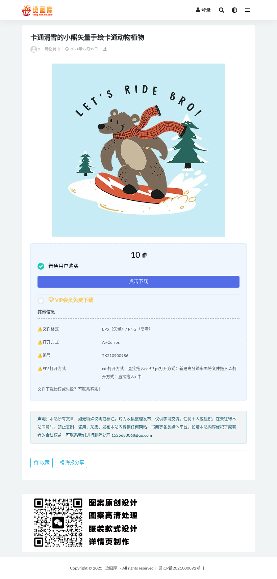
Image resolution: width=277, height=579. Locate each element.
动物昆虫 (52, 49)
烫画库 (111, 568)
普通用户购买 (63, 266)
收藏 (44, 462)
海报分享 (74, 462)
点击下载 (138, 281)
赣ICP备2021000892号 (179, 568)
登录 (206, 10)
